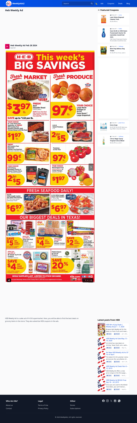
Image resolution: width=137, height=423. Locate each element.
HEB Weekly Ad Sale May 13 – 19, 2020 (117, 339)
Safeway (121, 46)
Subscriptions (75, 408)
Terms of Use (43, 405)
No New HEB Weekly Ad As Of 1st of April (117, 353)
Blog (128, 3)
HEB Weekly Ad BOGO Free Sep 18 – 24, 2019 (116, 381)
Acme (120, 15)
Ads (102, 3)
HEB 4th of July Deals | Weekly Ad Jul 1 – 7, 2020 (115, 326)
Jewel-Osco (122, 123)
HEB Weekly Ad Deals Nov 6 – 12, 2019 (117, 367)
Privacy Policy (43, 408)
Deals (120, 3)
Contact (9, 408)
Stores (72, 405)
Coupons (110, 3)
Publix (120, 29)
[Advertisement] (50, 27)
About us (9, 405)
